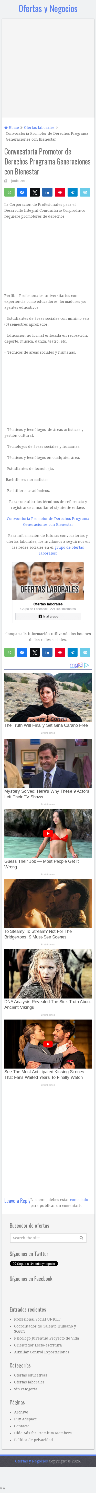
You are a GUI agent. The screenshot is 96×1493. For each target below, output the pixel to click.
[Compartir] (22, 192)
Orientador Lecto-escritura (38, 1345)
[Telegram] (72, 192)
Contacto (21, 1426)
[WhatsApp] (9, 192)
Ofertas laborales (29, 1382)
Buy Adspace (25, 1419)
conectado (79, 1200)
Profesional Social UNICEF (37, 1319)
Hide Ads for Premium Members (43, 1433)
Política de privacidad (33, 1440)
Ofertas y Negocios (48, 8)
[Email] (85, 192)
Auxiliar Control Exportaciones (41, 1352)
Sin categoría (25, 1389)
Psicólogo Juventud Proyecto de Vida (46, 1338)
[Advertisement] (48, 67)
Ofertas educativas (30, 1375)
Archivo (21, 1412)
